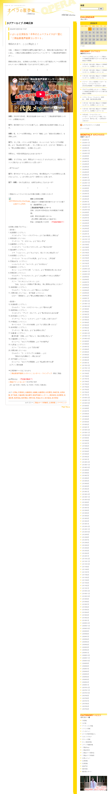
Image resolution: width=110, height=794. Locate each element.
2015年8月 (85, 440)
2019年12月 (86, 301)
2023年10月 (86, 185)
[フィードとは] (84, 128)
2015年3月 (85, 454)
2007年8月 (85, 698)
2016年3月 (85, 422)
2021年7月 (85, 250)
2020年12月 (86, 269)
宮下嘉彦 (14, 395)
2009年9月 (85, 631)
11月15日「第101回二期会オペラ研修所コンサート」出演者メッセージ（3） (94, 104)
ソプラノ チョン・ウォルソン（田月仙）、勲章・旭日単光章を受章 (93, 98)
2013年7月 (85, 508)
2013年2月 (85, 521)
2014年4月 (85, 483)
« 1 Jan (82, 46)
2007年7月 (85, 701)
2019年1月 (85, 330)
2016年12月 (86, 397)
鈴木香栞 (55, 398)
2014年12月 (86, 462)
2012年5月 (85, 545)
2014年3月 (85, 486)
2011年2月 (85, 585)
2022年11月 (86, 207)
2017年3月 (85, 389)
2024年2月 (85, 175)
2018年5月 (85, 352)
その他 (84, 723)
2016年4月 (85, 419)
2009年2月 (85, 650)
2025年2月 (85, 148)
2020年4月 (85, 290)
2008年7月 (85, 669)
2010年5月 (85, 610)
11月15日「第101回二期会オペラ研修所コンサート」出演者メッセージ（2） (94, 110)
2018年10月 (86, 338)
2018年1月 (85, 363)
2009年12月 (86, 623)
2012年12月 (86, 526)
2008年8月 (85, 666)
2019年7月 (85, 314)
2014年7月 (85, 475)
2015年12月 (86, 430)
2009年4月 (85, 644)
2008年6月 (85, 671)
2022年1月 (85, 234)
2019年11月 (86, 304)
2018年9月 (85, 341)
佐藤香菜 (41, 392)
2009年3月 (85, 647)
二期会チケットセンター (17, 382)
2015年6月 (85, 446)
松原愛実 (60, 395)
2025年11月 (86, 142)
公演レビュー (86, 758)
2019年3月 (85, 325)
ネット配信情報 (87, 742)
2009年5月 (85, 642)
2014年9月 (85, 470)
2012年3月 (85, 550)
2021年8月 (85, 247)
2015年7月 (85, 443)
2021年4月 (85, 258)
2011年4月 (85, 580)
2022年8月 (85, 215)
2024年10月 (86, 153)
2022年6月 (85, 220)
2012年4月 (85, 548)
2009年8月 (85, 634)
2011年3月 (85, 583)
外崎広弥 (56, 392)
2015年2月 (85, 457)
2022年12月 (86, 204)
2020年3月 (85, 293)
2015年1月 (85, 459)
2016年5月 (85, 416)
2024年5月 (85, 167)
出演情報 (85, 763)
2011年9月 (85, 567)
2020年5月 (85, 287)
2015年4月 (85, 451)
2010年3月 (85, 615)
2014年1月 (85, 491)
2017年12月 (86, 365)
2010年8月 (85, 601)
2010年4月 (85, 612)
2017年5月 (85, 384)
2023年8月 (85, 191)
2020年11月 (86, 271)
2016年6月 (85, 414)
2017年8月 (85, 376)
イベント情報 (86, 728)
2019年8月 (85, 312)
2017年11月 (86, 368)
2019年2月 (85, 328)
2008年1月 (85, 685)
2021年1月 (85, 266)
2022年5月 (85, 223)
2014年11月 (86, 465)
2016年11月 (86, 400)
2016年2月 (85, 424)
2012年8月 (85, 537)
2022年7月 (85, 218)
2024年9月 (85, 156)
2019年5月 (85, 320)
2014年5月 (85, 481)
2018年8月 (85, 344)
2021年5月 (85, 255)
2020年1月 (85, 298)
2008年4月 (85, 677)
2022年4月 (85, 226)
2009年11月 (86, 626)
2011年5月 (85, 577)
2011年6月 (85, 575)
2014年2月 (85, 489)
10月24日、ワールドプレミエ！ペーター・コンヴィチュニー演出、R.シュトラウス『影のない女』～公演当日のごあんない (94, 117)
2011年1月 (85, 588)
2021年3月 (85, 261)
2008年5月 (85, 674)
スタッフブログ (87, 736)
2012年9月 (85, 534)
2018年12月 (86, 333)
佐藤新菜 (28, 392)
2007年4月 (85, 709)
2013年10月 (86, 499)
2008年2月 (85, 682)
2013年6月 (85, 510)
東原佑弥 (53, 395)
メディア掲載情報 (87, 745)
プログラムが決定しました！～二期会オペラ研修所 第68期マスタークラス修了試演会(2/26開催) (94, 91)
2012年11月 (86, 529)
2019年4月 (85, 322)
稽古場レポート (87, 771)
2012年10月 (86, 532)
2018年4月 (85, 355)
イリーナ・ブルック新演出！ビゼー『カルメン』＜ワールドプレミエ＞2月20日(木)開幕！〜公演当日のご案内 (94, 84)
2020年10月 (86, 274)
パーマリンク (62, 402)
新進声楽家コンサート (41, 395)
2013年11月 (86, 497)
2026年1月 (85, 140)
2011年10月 (86, 564)
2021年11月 (86, 239)
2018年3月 (85, 357)
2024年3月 (85, 172)
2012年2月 (85, 553)
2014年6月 (85, 478)
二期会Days (85, 747)
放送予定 (85, 766)
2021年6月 (85, 253)
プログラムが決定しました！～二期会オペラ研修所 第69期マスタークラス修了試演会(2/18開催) (94, 58)
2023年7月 (85, 193)
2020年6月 (85, 285)
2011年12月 (86, 559)
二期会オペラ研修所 (41, 402)
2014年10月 (86, 467)
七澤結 (14, 392)
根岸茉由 (17, 398)
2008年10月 (86, 661)
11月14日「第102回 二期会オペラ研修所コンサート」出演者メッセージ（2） (94, 71)
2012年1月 (85, 556)
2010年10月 (86, 596)
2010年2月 (85, 618)
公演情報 (52, 402)
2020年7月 (85, 282)
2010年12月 (86, 591)
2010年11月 (86, 593)
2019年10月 (86, 306)
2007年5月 (85, 706)
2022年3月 (85, 228)
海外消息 (85, 769)
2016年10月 (86, 403)
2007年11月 (86, 690)
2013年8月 (85, 505)
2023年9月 (85, 188)
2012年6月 (85, 542)
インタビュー (86, 731)
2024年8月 (85, 159)
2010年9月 (85, 599)
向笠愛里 (48, 392)
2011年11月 (86, 561)
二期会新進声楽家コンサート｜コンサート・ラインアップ (31, 373)
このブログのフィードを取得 (91, 125)
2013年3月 (85, 518)
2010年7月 (85, 604)
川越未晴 (21, 395)
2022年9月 (85, 212)
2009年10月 (86, 628)
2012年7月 (85, 540)
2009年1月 (85, 652)
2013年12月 (86, 494)
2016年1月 (85, 427)
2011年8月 (85, 569)
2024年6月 (85, 164)
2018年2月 (85, 360)
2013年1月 (85, 524)
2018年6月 (85, 349)
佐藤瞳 (35, 392)
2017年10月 (86, 371)
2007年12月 (86, 687)
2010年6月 (85, 607)
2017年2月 (85, 392)
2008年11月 (86, 658)
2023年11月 (86, 183)
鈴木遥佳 (48, 398)
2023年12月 (86, 180)
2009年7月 (85, 636)
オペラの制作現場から (89, 734)
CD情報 (84, 720)
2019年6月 (85, 317)
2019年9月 (85, 309)
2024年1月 (85, 177)
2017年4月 (85, 387)
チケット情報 (86, 739)
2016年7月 (85, 411)
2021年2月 (85, 263)
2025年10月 (86, 145)
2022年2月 (85, 231)
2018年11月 (86, 336)
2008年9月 (85, 663)
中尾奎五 (21, 392)
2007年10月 (86, 693)
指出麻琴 (28, 395)
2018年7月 (85, 346)
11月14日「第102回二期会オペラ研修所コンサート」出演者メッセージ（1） (94, 77)
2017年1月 (85, 395)
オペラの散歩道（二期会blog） (40, 12)
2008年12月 (86, 655)
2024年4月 (85, 169)
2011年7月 (85, 572)
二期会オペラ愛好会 (88, 753)
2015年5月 (85, 448)
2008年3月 (85, 679)
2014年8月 (85, 473)
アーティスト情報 (87, 726)
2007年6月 (85, 703)
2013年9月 (85, 502)
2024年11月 (86, 151)
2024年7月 (85, 161)
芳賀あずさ (40, 398)
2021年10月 (86, 242)
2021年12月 (86, 236)
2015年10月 (86, 435)
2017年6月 (85, 381)
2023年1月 (85, 202)
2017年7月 (85, 379)
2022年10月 (86, 210)
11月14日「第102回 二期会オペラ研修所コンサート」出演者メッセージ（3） (94, 65)
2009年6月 (85, 639)
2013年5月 (85, 513)
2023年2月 (85, 199)
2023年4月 (85, 196)
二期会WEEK (86, 750)
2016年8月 (85, 408)
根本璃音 (24, 398)
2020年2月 (85, 295)
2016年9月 (85, 406)
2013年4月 (85, 516)
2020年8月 (85, 279)
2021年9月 (85, 244)
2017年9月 (85, 373)
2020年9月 (85, 277)
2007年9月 (85, 695)
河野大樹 (32, 398)
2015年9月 (85, 438)
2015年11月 (86, 432)
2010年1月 (85, 620)
